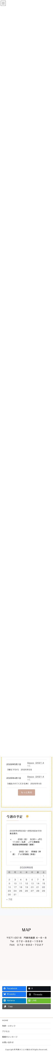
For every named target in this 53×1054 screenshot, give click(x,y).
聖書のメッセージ (10, 1037)
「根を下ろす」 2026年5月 (19, 769)
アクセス (6, 1031)
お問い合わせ (8, 1042)
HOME (5, 1020)
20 (32, 887)
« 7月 (9, 899)
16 (9, 887)
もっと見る (26, 792)
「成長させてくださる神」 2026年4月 (24, 783)
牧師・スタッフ (9, 1026)
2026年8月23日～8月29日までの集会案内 (26, 832)
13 (32, 883)
